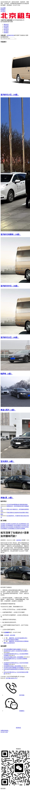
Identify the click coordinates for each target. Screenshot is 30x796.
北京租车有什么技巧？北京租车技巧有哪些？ (16, 650)
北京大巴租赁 (10, 527)
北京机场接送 (11, 528)
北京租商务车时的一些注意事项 (12, 666)
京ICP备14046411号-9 (11, 678)
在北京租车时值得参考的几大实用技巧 (14, 669)
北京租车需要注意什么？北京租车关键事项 (15, 658)
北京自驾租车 (17, 525)
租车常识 (6, 29)
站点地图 (3, 8)
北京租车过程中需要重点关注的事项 (13, 667)
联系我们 (3, 9)
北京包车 (23, 525)
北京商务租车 (22, 523)
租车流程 (6, 26)
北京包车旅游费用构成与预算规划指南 (17, 504)
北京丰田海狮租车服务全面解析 (12, 649)
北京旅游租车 (10, 525)
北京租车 (3, 523)
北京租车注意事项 (20, 528)
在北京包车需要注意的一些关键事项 (13, 657)
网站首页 (6, 24)
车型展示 (6, 27)
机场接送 (4, 528)
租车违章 (12, 635)
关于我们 (3, 11)
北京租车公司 (15, 523)
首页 (8, 35)
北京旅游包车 (17, 527)
